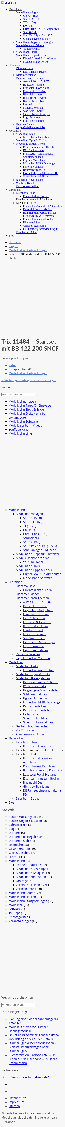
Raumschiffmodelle (34, 169)
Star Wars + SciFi (33, 110)
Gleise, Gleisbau (19, 853)
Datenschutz (17, 1098)
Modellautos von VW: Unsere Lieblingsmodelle (28, 1029)
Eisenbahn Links (25, 192)
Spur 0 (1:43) (30, 32)
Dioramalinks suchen (35, 71)
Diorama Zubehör (26, 124)
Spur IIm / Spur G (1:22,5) (38, 35)
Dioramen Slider (20, 841)
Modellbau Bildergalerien (30, 143)
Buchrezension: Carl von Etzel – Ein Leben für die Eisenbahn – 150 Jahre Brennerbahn (33, 1059)
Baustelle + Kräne (33, 84)
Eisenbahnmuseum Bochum (39, 219)
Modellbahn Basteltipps (32, 869)
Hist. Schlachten (32, 94)
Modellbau (15, 130)
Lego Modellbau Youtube (30, 127)
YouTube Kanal (25, 183)
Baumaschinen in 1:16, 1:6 (38, 147)
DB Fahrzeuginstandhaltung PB (41, 229)
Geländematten (19, 849)
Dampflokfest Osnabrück (37, 209)
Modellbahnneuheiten (31, 877)
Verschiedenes (26, 889)
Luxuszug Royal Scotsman (38, 215)
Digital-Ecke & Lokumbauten (40, 58)
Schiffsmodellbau (33, 156)
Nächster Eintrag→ (43, 380)
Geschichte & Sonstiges (36, 114)
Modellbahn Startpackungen (28, 250)
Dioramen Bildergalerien (25, 837)
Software (15, 909)
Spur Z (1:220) (31, 15)
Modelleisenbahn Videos (30, 45)
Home (15, 242)
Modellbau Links (25, 133)
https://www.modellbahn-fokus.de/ (25, 1077)
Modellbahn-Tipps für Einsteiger (34, 42)
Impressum (16, 1102)
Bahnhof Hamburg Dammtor (39, 212)
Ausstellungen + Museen (25, 821)
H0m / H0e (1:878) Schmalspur (41, 28)
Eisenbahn (15, 189)
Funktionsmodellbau (27, 186)
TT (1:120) (29, 22)
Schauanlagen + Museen (37, 38)
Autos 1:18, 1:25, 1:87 (36, 81)
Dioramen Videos (26, 74)
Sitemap (14, 1106)
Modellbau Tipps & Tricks (31, 140)
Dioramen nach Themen (30, 78)
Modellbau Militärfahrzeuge (39, 163)
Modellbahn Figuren (22, 897)
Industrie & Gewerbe (35, 97)
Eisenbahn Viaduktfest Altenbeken (42, 206)
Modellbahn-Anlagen (30, 873)
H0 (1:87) (28, 25)
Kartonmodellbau (33, 166)
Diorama (15, 833)
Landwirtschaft (31, 104)
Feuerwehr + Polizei (34, 91)
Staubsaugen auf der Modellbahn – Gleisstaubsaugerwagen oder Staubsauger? (32, 1047)
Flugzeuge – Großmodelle (38, 153)
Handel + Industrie (28, 865)
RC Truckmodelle (33, 150)
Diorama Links (24, 68)
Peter (12, 365)
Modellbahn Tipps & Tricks (31, 55)
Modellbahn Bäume (22, 893)
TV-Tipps (14, 913)
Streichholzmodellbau (35, 176)
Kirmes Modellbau (33, 101)
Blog (11, 235)
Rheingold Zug (31, 222)
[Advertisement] (32, 296)
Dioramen (14, 65)
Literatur (15, 857)
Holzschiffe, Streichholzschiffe (40, 173)
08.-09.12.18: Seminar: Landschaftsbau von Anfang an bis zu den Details (35, 1037)
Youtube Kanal (31, 48)
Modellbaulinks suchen (36, 137)
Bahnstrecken (18, 825)
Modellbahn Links (26, 51)
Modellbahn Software (35, 61)
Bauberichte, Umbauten (29, 179)
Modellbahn (15, 9)
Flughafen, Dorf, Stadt (36, 87)
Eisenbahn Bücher (26, 232)
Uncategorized (19, 917)
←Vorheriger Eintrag (15, 380)
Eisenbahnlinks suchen (36, 196)
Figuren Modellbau (34, 160)
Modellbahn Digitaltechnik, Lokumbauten (27, 415)
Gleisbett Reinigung (34, 225)
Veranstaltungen (20, 921)
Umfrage (22, 881)
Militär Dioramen (33, 107)
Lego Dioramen (32, 117)
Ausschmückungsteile (23, 817)
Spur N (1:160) (31, 19)
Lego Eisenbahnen (33, 120)
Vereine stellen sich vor (31, 885)
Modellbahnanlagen (27, 12)
